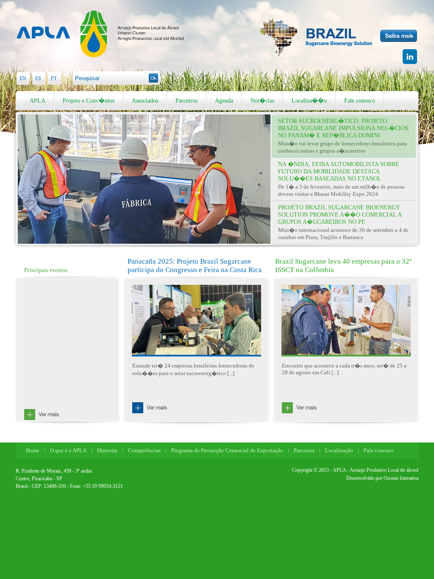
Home (32, 450)
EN (22, 78)
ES (38, 78)
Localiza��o (309, 100)
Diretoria (107, 450)
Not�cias (262, 100)
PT (54, 78)
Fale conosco (359, 100)
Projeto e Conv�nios (88, 100)
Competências (144, 450)
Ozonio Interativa (401, 478)
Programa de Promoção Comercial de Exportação (227, 450)
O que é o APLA (68, 450)
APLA (37, 100)
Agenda (224, 100)
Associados (145, 100)
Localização (339, 450)
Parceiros (186, 100)
